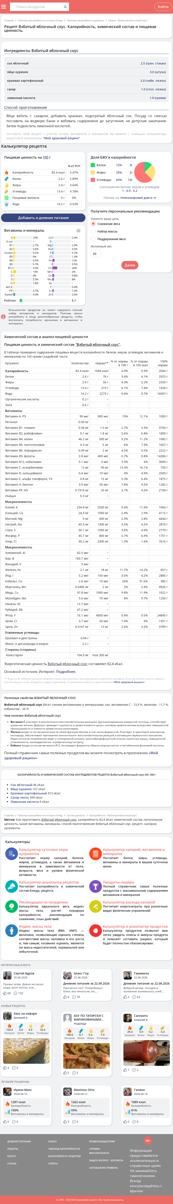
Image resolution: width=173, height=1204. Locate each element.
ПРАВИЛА (112, 1167)
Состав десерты (76, 815)
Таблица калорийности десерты (85, 20)
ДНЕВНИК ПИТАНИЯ (19, 1141)
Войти (163, 6)
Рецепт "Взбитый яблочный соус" (128, 20)
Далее (130, 265)
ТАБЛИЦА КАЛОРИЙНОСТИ (64, 1148)
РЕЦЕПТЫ (12, 1148)
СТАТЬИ (11, 1163)
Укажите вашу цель (105, 219)
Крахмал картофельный (29, 793)
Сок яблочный (21, 785)
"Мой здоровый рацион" (61, 138)
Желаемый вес (101, 246)
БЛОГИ (11, 1156)
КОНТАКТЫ (117, 1160)
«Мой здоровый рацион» (129, 682)
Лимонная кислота (25, 802)
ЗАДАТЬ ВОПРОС (99, 1160)
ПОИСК (52, 1141)
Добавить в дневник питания (43, 217)
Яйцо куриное (21, 789)
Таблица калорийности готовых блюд (40, 20)
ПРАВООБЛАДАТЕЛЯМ (102, 1141)
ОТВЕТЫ (53, 1163)
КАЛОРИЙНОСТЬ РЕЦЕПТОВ (64, 1156)
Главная (9, 20)
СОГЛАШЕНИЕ (97, 1167)
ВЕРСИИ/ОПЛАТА (99, 1153)
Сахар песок (20, 797)
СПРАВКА (94, 1148)
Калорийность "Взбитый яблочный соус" (113, 815)
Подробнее (65, 671)
